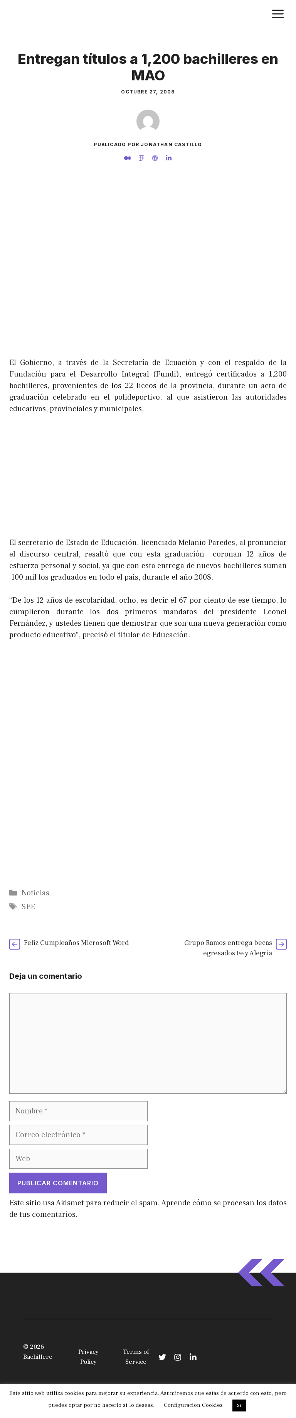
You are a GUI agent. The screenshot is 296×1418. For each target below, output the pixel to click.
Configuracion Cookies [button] (193, 1405)
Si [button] (239, 1405)
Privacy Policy (88, 1357)
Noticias (35, 893)
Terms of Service (136, 1357)
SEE (28, 907)
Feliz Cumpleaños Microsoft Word (76, 942)
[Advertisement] (148, 246)
